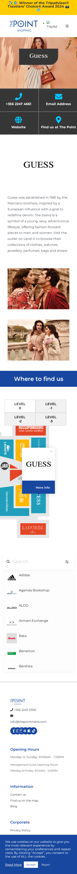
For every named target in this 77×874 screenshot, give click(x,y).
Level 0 (19, 406)
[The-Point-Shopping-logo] (24, 26)
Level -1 (50, 406)
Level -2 (19, 419)
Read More (13, 865)
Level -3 (50, 419)
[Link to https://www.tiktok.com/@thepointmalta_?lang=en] (33, 730)
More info (43, 487)
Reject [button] (45, 864)
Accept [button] (31, 864)
